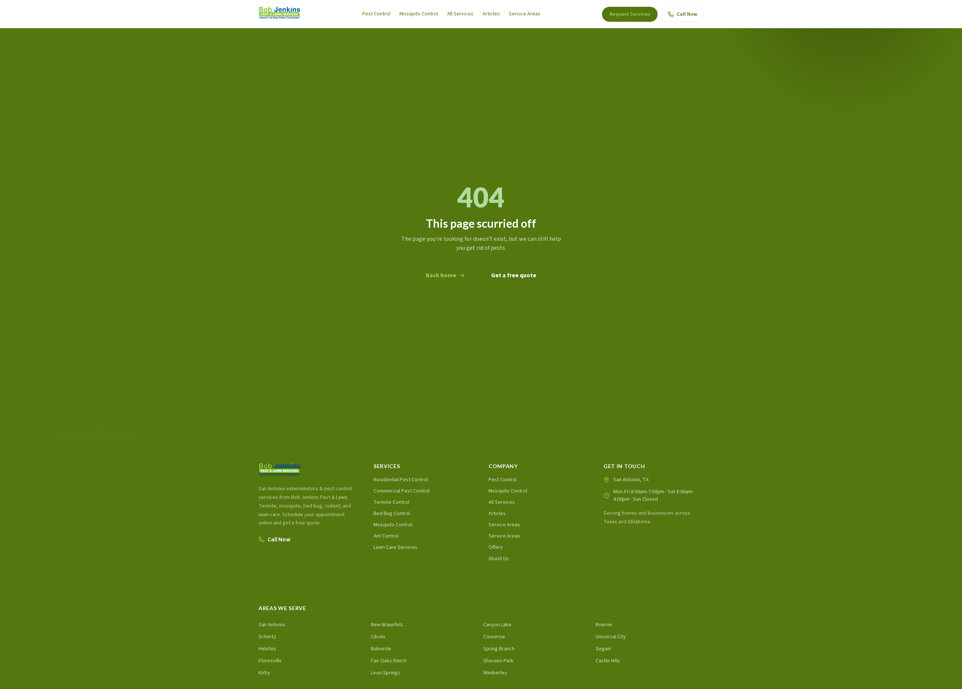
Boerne (604, 625)
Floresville (270, 661)
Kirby (264, 673)
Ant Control (386, 536)
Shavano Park (498, 661)
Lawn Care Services (395, 547)
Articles (491, 14)
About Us (499, 558)
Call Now (687, 14)
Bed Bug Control (392, 513)
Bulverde (381, 649)
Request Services (630, 14)
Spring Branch (498, 649)
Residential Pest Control (401, 480)
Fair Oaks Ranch (389, 661)
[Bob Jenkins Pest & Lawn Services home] (279, 14)
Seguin (603, 649)
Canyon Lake (497, 625)
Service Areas (524, 14)
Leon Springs (385, 673)
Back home (441, 275)
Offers (496, 547)
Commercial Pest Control (402, 491)
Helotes (267, 649)
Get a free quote (513, 275)
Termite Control (391, 502)
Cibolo (378, 637)
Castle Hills (608, 661)
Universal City (611, 637)
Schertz (267, 637)
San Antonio (272, 625)
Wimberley (495, 673)
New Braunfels (387, 625)
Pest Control (376, 14)
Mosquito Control (418, 14)
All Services (460, 14)
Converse (494, 637)
